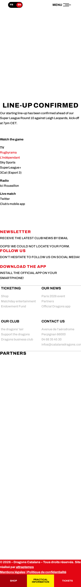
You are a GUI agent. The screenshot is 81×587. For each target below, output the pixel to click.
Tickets (67, 580)
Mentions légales (12, 572)
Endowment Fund (13, 306)
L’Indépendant (10, 157)
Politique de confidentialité (46, 572)
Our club (10, 321)
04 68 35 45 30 (51, 339)
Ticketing (11, 288)
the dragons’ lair (12, 329)
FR (11, 4)
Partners (47, 301)
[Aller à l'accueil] (40, 18)
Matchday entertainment (18, 301)
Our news (51, 288)
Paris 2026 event (53, 296)
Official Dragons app (55, 306)
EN (19, 4)
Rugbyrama (8, 152)
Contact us (53, 321)
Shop (4, 296)
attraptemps (25, 567)
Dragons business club (17, 339)
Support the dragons (15, 334)
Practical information (40, 580)
